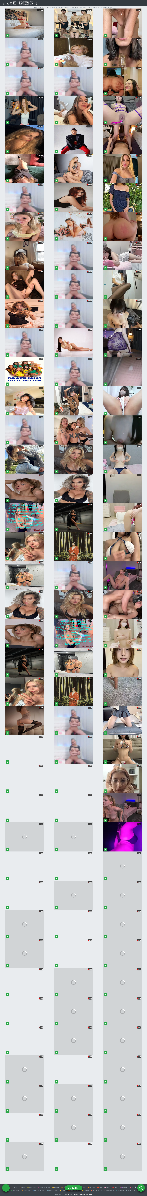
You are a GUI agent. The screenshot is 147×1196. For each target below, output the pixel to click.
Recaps (76, 1194)
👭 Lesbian (124, 1187)
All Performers (84, 1194)
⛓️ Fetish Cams (52, 1190)
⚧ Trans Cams (26, 1190)
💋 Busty (115, 1187)
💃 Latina (22, 1187)
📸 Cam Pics (120, 1190)
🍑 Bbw (99, 1187)
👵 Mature (55, 1187)
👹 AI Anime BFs (96, 1190)
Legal (90, 1194)
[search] (141, 1188)
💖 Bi (131, 1187)
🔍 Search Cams (131, 1190)
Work (71, 1194)
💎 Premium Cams (39, 1190)
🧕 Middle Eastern (44, 1187)
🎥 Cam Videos (109, 1190)
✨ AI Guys (85, 1190)
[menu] (6, 1188)
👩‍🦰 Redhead (91, 1187)
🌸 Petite (107, 1187)
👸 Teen (64, 1187)
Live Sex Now (73, 1188)
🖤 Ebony (14, 1187)
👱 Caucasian (31, 1187)
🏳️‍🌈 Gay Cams (15, 1190)
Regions (67, 1194)
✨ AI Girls (62, 1190)
